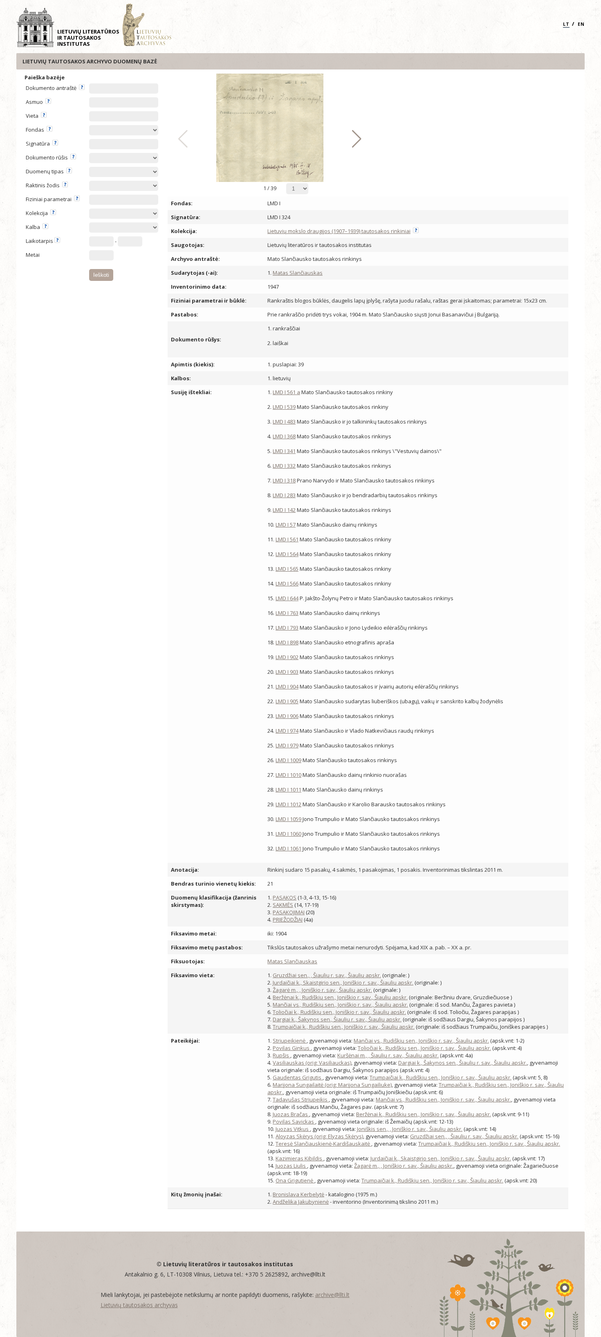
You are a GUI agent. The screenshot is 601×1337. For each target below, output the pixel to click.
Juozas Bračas (291, 1114)
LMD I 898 (287, 642)
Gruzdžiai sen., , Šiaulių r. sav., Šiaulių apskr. (327, 975)
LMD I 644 (287, 598)
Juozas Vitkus (293, 1129)
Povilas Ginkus (292, 1048)
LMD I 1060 (288, 833)
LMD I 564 (287, 554)
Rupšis (281, 1055)
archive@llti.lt (332, 1295)
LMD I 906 (287, 716)
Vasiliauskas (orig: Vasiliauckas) (312, 1062)
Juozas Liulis (291, 1165)
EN (581, 24)
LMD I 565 (287, 568)
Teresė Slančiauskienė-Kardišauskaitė (323, 1143)
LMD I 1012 (288, 804)
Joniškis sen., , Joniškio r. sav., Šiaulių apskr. (409, 1129)
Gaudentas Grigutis (298, 1077)
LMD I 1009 (288, 760)
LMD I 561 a (286, 392)
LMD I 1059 (288, 819)
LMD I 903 (287, 671)
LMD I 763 (287, 613)
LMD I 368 (284, 436)
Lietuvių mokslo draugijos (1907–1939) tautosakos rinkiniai (338, 231)
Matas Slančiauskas (298, 272)
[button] (355, 139)
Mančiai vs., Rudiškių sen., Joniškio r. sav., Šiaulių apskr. (340, 1004)
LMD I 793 (287, 627)
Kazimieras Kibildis (299, 1158)
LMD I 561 (287, 539)
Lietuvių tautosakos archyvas (139, 1305)
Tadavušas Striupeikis (301, 1099)
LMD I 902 (287, 657)
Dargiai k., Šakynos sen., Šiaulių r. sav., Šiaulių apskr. (337, 1019)
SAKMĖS (283, 905)
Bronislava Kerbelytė (298, 1194)
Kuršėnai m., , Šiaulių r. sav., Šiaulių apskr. (388, 1055)
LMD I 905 (287, 701)
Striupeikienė (290, 1040)
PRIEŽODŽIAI (288, 919)
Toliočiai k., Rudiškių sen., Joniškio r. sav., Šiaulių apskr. (339, 1012)
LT (566, 24)
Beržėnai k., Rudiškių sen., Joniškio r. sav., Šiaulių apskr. (340, 997)
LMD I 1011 (288, 789)
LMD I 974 (287, 730)
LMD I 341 (284, 451)
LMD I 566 (287, 583)
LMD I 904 (287, 686)
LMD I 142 (284, 510)
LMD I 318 (284, 480)
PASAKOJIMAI (289, 912)
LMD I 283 (284, 495)
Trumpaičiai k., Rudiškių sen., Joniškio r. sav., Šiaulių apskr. (344, 1026)
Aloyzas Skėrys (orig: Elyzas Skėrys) (319, 1136)
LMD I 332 (284, 465)
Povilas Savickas (294, 1121)
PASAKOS (284, 897)
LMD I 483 (284, 421)
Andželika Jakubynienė (301, 1201)
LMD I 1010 (288, 774)
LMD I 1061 (288, 848)
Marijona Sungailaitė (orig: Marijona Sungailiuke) (332, 1084)
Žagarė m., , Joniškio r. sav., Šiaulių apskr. (322, 990)
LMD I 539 (284, 407)
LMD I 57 (286, 524)
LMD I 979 (287, 745)
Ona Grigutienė (295, 1180)
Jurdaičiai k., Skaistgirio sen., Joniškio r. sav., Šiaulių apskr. (343, 982)
